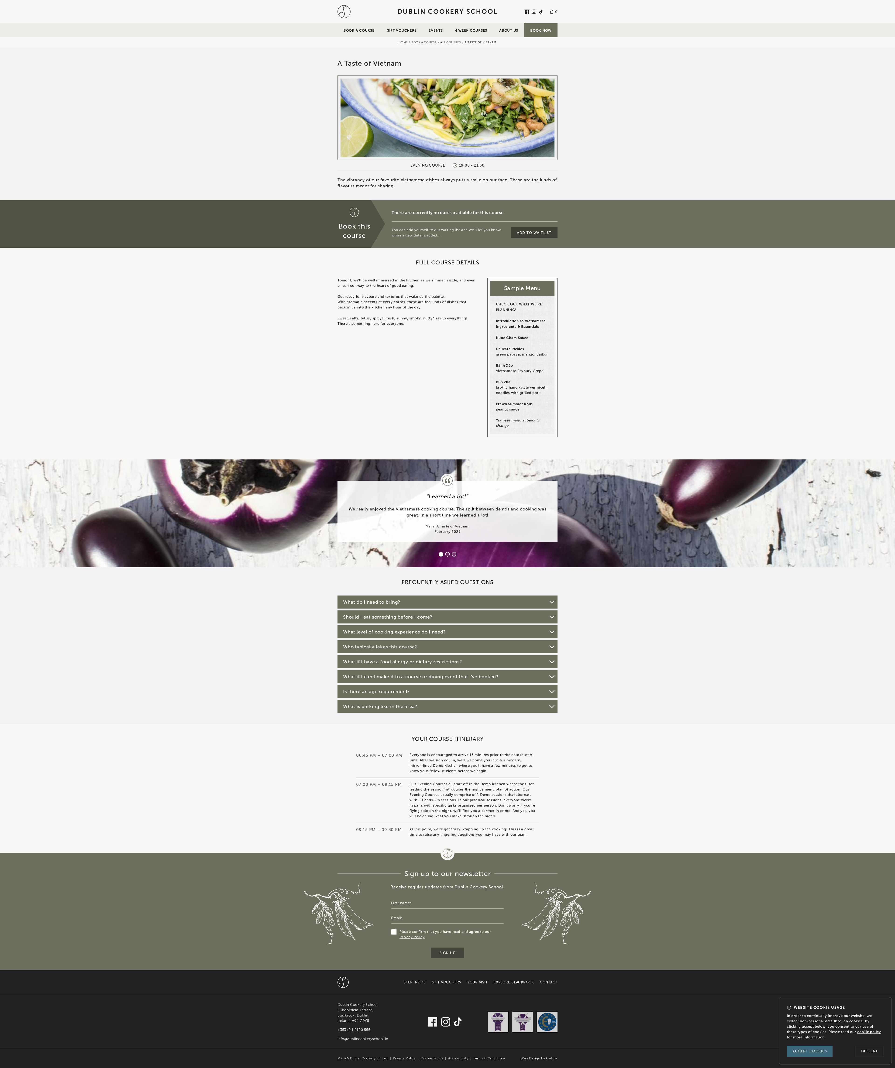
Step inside (415, 982)
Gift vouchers (402, 30)
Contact (549, 982)
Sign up (448, 953)
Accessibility (458, 1058)
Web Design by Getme (539, 1058)
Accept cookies (809, 1051)
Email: (396, 918)
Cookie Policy (431, 1058)
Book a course (359, 30)
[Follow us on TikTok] (540, 11)
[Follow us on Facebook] (526, 11)
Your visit (477, 982)
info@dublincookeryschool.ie (362, 1039)
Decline (869, 1051)
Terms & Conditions (489, 1058)
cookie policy (869, 1032)
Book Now (540, 30)
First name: (401, 903)
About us (508, 30)
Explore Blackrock (514, 982)
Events (436, 30)
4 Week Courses (471, 30)
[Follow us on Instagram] (533, 11)
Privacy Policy (412, 937)
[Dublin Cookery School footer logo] (343, 982)
